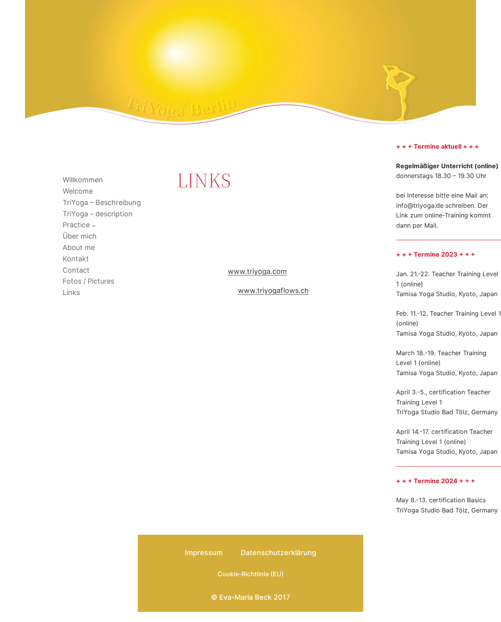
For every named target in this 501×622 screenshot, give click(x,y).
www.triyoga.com (257, 271)
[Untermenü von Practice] (94, 225)
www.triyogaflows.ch (273, 290)
